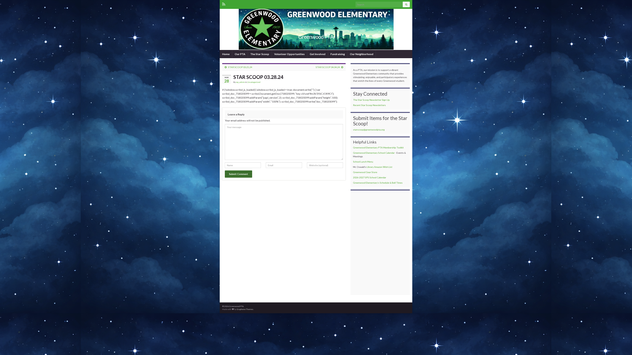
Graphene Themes (245, 309)
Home (226, 54)
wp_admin (240, 82)
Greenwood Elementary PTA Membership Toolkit (378, 147)
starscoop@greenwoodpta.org (369, 129)
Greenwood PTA (316, 37)
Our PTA (240, 54)
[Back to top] (624, 347)
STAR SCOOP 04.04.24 (328, 67)
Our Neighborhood (361, 54)
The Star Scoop (259, 54)
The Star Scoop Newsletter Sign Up (371, 99)
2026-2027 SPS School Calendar (369, 177)
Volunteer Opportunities (289, 54)
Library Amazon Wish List (379, 167)
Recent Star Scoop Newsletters (369, 105)
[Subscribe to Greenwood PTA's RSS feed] (223, 3)
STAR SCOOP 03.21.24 (240, 67)
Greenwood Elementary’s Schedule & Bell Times (378, 182)
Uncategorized (253, 82)
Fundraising (337, 54)
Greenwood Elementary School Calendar (374, 152)
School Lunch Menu (363, 161)
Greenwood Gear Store (365, 172)
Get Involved (317, 54)
